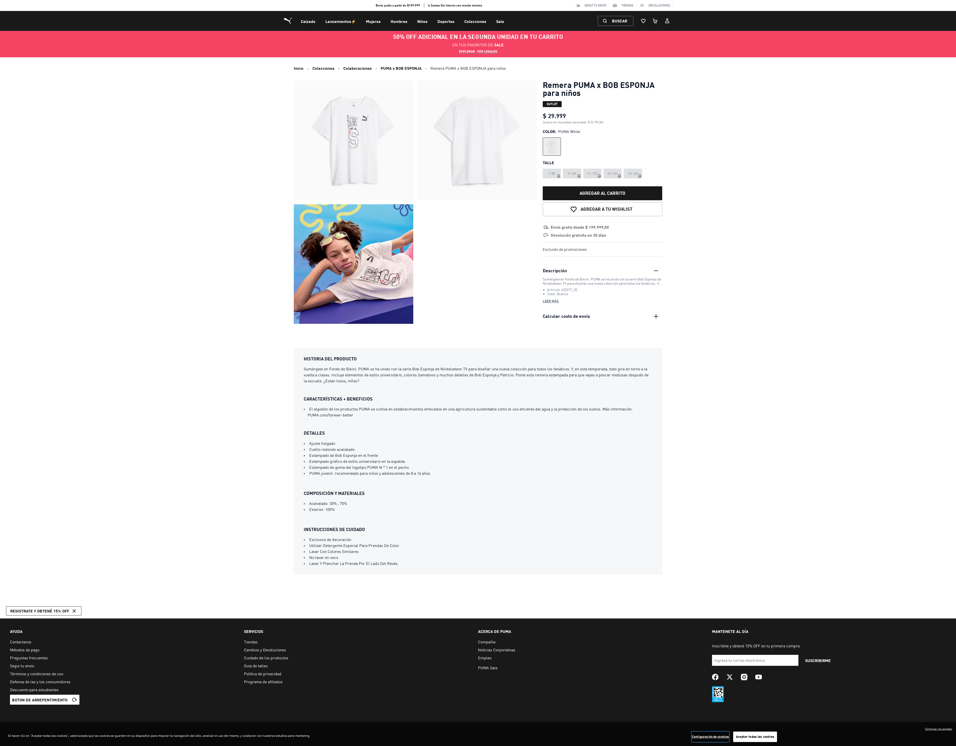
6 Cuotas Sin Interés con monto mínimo (455, 5)
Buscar (619, 20)
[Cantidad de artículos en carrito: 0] (655, 21)
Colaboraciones (357, 68)
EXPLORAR (467, 51)
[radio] (552, 146)
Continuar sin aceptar (938, 729)
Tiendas (627, 5)
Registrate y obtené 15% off (39, 611)
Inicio (298, 68)
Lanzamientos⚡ (340, 21)
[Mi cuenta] (667, 21)
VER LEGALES (487, 51)
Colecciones (475, 21)
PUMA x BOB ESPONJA (401, 68)
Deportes (445, 21)
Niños (422, 21)
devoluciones (659, 5)
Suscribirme (818, 660)
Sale (500, 21)
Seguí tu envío (595, 5)
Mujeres (373, 21)
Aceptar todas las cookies (755, 737)
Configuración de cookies (710, 737)
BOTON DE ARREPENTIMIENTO (39, 699)
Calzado (308, 21)
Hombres (399, 21)
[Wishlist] (643, 21)
